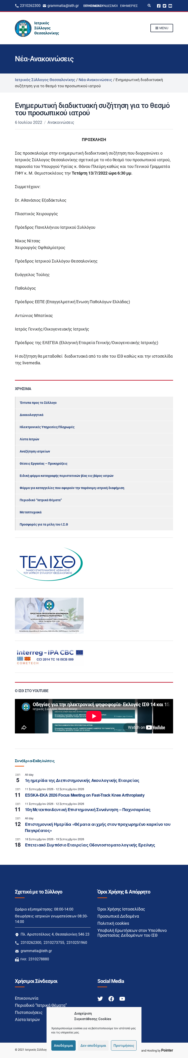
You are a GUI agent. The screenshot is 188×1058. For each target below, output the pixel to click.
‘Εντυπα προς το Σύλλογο (38, 403)
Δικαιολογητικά (31, 415)
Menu (163, 28)
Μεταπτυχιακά (30, 512)
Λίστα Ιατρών (29, 439)
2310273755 (54, 942)
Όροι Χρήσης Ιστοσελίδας (121, 909)
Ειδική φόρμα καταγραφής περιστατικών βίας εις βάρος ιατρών (66, 476)
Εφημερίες (129, 6)
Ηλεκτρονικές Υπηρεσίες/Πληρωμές (47, 427)
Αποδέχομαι (63, 1046)
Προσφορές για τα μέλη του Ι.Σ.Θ (44, 524)
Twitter (164, 6)
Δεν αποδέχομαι (93, 1046)
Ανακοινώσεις (60, 122)
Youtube (170, 6)
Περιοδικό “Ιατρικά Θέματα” (41, 500)
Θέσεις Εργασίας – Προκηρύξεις (43, 463)
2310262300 (30, 5)
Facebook (159, 6)
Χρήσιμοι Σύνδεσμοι (101, 6)
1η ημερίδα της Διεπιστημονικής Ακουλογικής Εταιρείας (82, 780)
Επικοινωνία (26, 998)
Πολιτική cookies (113, 923)
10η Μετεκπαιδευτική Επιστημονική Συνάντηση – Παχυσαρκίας (88, 809)
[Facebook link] (111, 998)
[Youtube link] (122, 998)
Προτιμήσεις (123, 1046)
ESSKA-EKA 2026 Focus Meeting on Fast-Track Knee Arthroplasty (84, 795)
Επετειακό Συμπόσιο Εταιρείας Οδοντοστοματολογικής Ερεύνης (90, 845)
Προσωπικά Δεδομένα (118, 916)
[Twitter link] (100, 998)
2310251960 (76, 942)
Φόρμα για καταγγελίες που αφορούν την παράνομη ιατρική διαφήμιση (72, 488)
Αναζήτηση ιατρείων (35, 451)
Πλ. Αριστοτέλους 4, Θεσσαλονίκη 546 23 (55, 934)
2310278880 (38, 959)
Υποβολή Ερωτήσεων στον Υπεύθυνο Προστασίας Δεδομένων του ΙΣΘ (132, 933)
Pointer (167, 1050)
